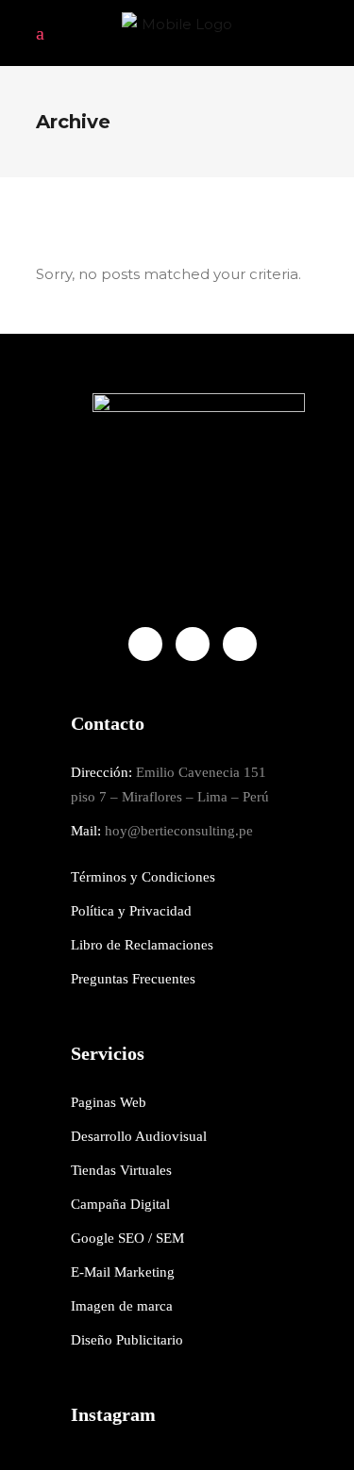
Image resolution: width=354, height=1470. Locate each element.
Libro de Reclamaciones (142, 944)
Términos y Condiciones (143, 876)
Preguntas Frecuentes (133, 978)
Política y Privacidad (131, 910)
